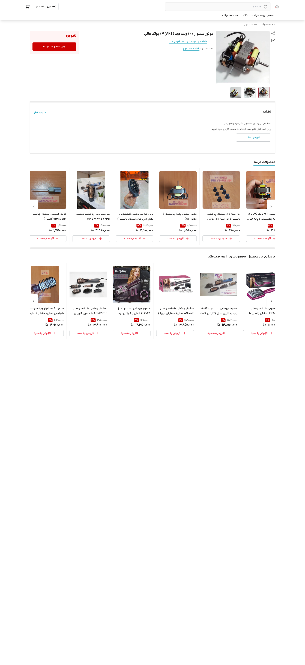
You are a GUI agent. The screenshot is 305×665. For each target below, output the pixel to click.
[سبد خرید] (27, 6)
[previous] (271, 207)
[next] (33, 207)
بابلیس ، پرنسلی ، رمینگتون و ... (188, 41)
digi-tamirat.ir (268, 24)
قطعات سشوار (250, 24)
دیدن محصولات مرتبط (54, 46)
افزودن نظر (40, 112)
